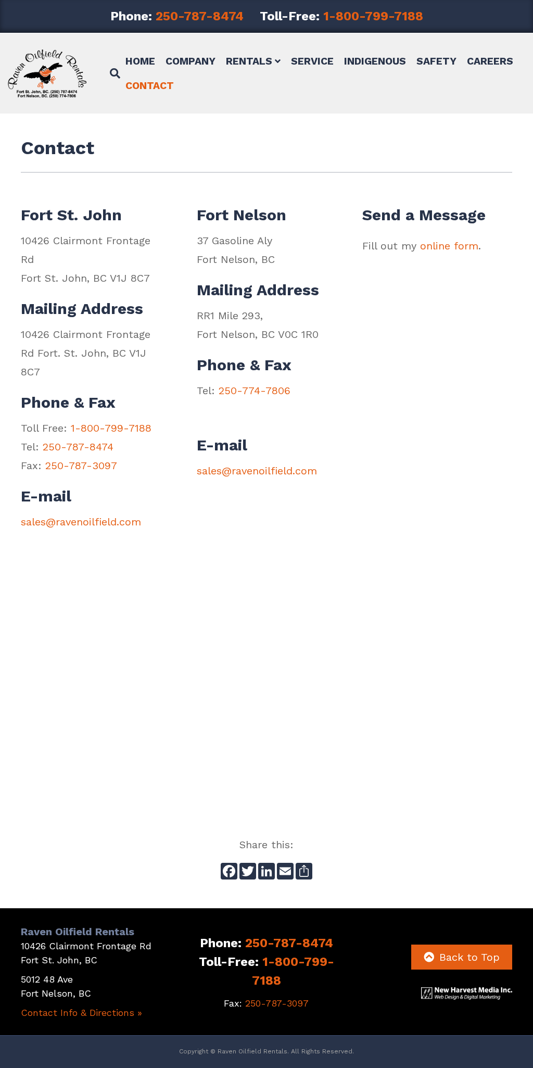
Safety (436, 61)
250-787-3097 (81, 465)
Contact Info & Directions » (81, 1012)
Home (140, 61)
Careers (490, 61)
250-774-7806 (254, 390)
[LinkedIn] (266, 872)
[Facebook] (229, 872)
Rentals (249, 61)
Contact (149, 86)
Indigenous (375, 61)
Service (312, 61)
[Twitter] (247, 872)
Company (190, 61)
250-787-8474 (200, 16)
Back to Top (469, 957)
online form (449, 246)
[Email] (285, 872)
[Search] (111, 73)
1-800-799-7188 (373, 16)
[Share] (304, 872)
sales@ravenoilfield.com (81, 522)
